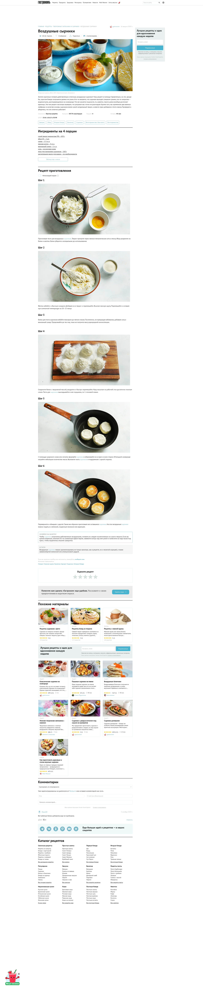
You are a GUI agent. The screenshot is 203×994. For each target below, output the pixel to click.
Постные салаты (91, 890)
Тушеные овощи (116, 859)
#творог (40, 564)
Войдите (73, 791)
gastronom (115, 26)
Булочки (89, 871)
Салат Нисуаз (66, 855)
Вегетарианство (112, 122)
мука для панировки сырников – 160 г (52, 151)
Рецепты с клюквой (44, 857)
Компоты (113, 898)
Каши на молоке (67, 900)
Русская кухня (42, 890)
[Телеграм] (42, 829)
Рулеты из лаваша (68, 871)
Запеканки (41, 878)
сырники (80, 457)
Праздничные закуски (69, 875)
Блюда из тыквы (43, 859)
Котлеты (113, 849)
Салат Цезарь (66, 853)
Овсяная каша (66, 892)
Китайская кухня (43, 896)
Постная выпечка (92, 896)
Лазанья (113, 875)
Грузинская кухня (43, 892)
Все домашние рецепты (45, 862)
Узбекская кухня (43, 898)
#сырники (69, 564)
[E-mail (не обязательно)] (109, 796)
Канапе (64, 873)
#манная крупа (48, 564)
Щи (87, 849)
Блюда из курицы (44, 875)
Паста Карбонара (116, 869)
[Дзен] (76, 829)
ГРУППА (42, 626)
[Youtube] (69, 829)
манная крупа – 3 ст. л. (46, 144)
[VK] (49, 829)
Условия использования (114, 655)
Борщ (88, 851)
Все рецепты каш (67, 903)
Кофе (112, 894)
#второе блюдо (78, 564)
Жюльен (65, 869)
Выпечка (70, 122)
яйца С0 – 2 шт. (43, 139)
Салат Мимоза (67, 857)
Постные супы (90, 894)
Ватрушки (89, 869)
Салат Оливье (66, 851)
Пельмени (114, 853)
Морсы (113, 892)
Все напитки (115, 903)
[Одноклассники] (55, 829)
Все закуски (66, 882)
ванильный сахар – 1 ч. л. (47, 146)
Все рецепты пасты (117, 882)
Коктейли (114, 890)
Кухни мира (42, 903)
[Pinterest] (62, 829)
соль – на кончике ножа (47, 149)
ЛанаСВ (44, 812)
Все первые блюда (92, 862)
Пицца (40, 869)
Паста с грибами (116, 873)
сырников (67, 239)
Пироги (88, 880)
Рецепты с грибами (44, 853)
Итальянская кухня (44, 894)
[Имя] (61, 796)
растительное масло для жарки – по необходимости (57, 154)
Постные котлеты (92, 900)
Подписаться (123, 649)
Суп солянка (90, 857)
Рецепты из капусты (44, 849)
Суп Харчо (89, 859)
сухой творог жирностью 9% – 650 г (51, 136)
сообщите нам (79, 559)
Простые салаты (67, 849)
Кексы (88, 873)
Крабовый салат (67, 859)
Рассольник (90, 853)
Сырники (79, 122)
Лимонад (114, 896)
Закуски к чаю (67, 880)
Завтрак (41, 122)
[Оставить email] (98, 648)
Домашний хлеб (91, 875)
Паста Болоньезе (116, 871)
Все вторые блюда (117, 862)
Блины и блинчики (44, 873)
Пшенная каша (67, 898)
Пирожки (89, 878)
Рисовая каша (66, 894)
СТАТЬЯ (42, 757)
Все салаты (65, 862)
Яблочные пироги (44, 855)
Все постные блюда (92, 903)
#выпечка (57, 564)
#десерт (63, 564)
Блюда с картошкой (44, 851)
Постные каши (91, 898)
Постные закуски (91, 892)
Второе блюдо (59, 122)
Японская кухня (43, 900)
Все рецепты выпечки (93, 882)
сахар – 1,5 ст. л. (44, 141)
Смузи (113, 900)
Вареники (114, 855)
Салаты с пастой (116, 878)
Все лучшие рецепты (44, 882)
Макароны (114, 880)
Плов (112, 851)
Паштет (64, 878)
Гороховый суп (91, 855)
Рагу (112, 857)
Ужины (40, 880)
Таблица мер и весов (53, 159)
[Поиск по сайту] (152, 2)
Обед (49, 122)
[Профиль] (163, 2)
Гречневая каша (67, 890)
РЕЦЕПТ (42, 679)
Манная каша (66, 896)
